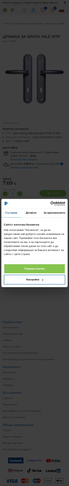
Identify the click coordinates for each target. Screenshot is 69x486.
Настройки (32, 279)
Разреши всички (34, 268)
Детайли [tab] (31, 212)
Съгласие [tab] (11, 212)
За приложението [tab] (54, 212)
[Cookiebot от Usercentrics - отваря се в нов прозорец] (50, 203)
